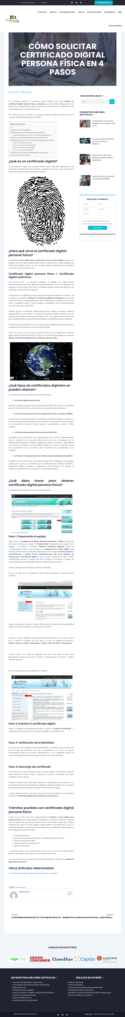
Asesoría (53, 12)
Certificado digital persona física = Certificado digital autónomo (32, 135)
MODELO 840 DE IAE (19, 987)
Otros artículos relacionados (20, 155)
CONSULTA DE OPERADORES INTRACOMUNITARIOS (85, 987)
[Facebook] (69, 894)
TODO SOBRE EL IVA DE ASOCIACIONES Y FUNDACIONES (31, 985)
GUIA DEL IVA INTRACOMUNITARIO (24, 995)
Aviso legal (88, 1014)
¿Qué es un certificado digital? (21, 130)
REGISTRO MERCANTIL (76, 985)
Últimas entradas (21, 887)
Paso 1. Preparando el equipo (23, 143)
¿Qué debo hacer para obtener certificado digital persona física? (32, 140)
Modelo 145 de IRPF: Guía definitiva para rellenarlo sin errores (102, 157)
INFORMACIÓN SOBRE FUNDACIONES (80, 990)
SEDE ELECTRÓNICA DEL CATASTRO (80, 995)
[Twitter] (71, 894)
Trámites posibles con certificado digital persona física (29, 152)
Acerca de (12, 887)
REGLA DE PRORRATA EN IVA (22, 998)
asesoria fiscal (46, 851)
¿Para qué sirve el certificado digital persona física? (28, 132)
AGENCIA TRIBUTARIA (75, 982)
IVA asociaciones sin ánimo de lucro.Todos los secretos (103, 141)
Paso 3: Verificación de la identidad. (24, 147)
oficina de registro (66, 750)
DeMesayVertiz (24, 892)
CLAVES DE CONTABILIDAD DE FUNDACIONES (27, 982)
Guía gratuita (109, 12)
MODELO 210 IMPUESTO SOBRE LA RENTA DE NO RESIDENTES (33, 993)
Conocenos (41, 12)
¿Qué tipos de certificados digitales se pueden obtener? (29, 137)
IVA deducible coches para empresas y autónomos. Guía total (103, 123)
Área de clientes (115, 26)
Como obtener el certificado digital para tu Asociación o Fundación (33, 873)
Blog (120, 12)
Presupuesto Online (67, 12)
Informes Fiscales (94, 12)
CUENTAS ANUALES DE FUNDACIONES (25, 1000)
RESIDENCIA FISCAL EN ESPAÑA (23, 990)
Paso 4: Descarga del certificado (24, 150)
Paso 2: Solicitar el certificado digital (25, 145)
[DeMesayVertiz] (14, 895)
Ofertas (81, 12)
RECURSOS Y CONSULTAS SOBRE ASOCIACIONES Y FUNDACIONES (89, 993)
